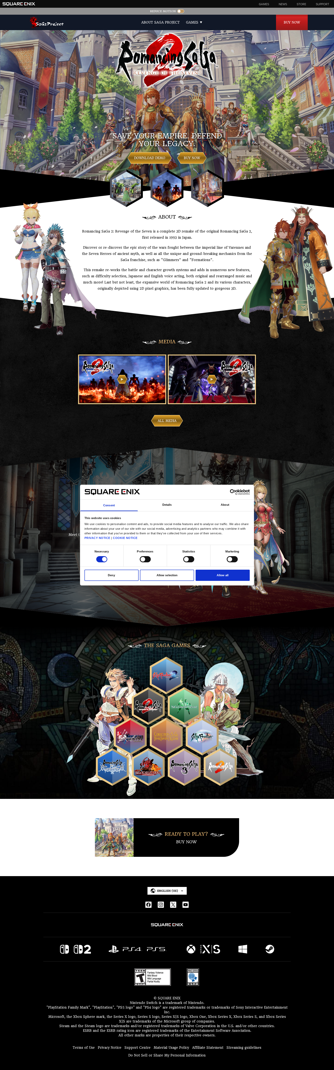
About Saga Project (160, 22)
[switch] (145, 559)
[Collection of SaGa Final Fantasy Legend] (166, 752)
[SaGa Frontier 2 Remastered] (166, 691)
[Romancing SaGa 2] (220, 782)
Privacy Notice (109, 1048)
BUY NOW (192, 158)
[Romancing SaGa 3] (184, 782)
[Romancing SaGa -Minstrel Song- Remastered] (130, 752)
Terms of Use (84, 1048)
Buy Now (292, 22)
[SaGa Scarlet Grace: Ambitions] (148, 782)
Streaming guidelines (244, 1048)
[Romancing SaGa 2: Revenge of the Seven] (148, 721)
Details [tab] (167, 504)
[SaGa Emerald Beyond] (184, 721)
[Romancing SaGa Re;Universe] (112, 782)
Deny (111, 575)
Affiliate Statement (207, 1048)
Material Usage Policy (171, 1048)
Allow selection (167, 575)
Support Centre (137, 1048)
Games (192, 22)
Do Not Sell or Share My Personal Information (167, 1055)
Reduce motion (163, 11)
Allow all (222, 575)
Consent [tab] (109, 505)
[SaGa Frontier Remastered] (202, 752)
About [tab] (225, 504)
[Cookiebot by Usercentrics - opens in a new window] (233, 492)
